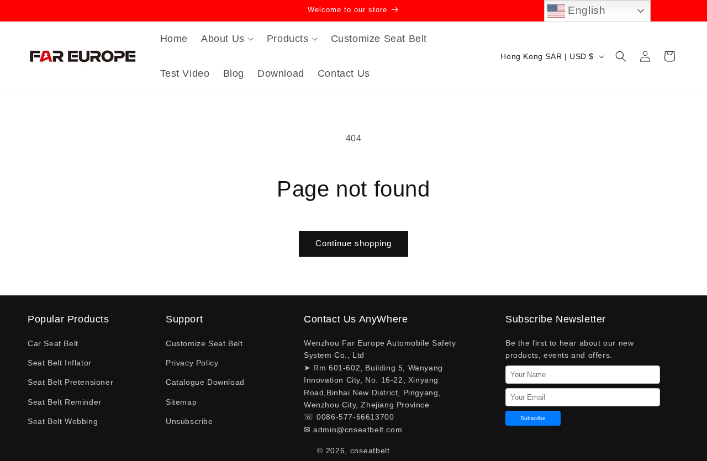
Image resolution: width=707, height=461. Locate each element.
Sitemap (181, 402)
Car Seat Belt (53, 343)
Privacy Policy (192, 362)
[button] (227, 39)
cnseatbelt (370, 450)
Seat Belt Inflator (60, 362)
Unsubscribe (189, 421)
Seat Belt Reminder (65, 402)
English (585, 10)
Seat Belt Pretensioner (70, 382)
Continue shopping (353, 243)
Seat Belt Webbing (63, 421)
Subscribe (533, 418)
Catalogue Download (205, 382)
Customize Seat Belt (204, 343)
